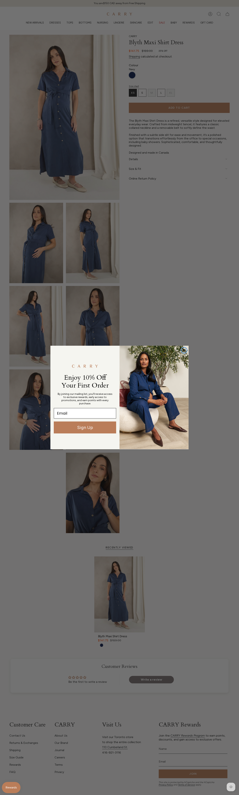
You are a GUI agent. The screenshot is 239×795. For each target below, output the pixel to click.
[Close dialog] (184, 350)
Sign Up (85, 427)
